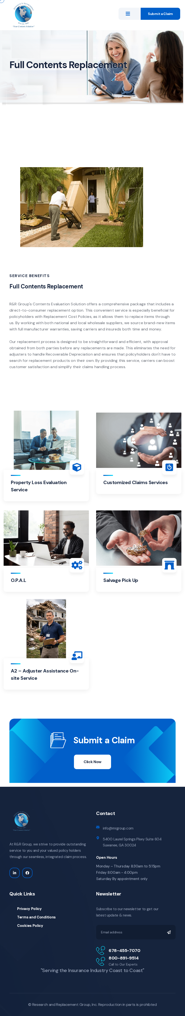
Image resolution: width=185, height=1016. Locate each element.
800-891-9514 (124, 958)
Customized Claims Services (135, 482)
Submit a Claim (160, 14)
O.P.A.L (18, 580)
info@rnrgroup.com (118, 828)
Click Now (92, 761)
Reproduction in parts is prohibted (127, 1004)
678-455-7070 (124, 950)
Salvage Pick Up (120, 580)
